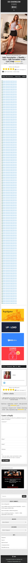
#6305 (8, 397)
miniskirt (6, 398)
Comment (4, 421)
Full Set (17, 397)
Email (3, 444)
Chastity (9, 55)
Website (4, 449)
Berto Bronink (5, 510)
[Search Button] (14, 10)
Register (4, 537)
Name (3, 439)
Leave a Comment (20, 63)
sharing (16, 399)
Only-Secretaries (12, 398)
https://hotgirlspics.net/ (7, 468)
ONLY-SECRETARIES (15, 55)
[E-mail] (4, 383)
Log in (3, 540)
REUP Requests (14, 510)
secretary (12, 399)
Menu (15, 7)
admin (6, 63)
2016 (11, 397)
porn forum (23, 398)
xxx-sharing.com (14, 1)
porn (19, 398)
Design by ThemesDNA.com (14, 561)
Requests (7, 504)
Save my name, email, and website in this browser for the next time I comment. (12, 457)
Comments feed (5, 545)
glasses (21, 397)
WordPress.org (5, 547)
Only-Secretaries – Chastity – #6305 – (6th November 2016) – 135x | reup (14, 59)
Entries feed (5, 542)
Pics (17, 398)
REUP (20, 55)
